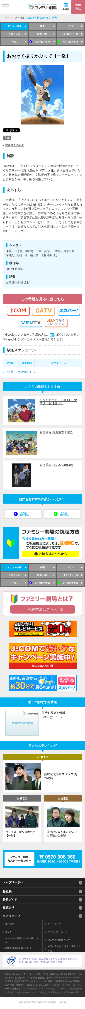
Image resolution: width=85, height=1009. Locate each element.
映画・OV (42, 34)
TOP (4, 17)
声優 (42, 26)
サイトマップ (54, 924)
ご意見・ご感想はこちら (20, 371)
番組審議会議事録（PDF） (18, 948)
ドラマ (70, 26)
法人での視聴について (59, 940)
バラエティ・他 (70, 34)
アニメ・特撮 (17, 17)
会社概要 (9, 924)
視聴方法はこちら (42, 609)
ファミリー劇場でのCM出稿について (22, 940)
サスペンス (14, 34)
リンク (8, 932)
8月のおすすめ (42, 41)
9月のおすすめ (70, 41)
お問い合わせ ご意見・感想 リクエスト (64, 948)
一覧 (14, 41)
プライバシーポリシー (59, 932)
